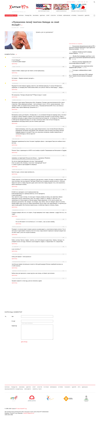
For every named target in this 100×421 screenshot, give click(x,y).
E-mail (13, 321)
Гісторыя (59, 15)
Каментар (14, 325)
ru (84, 1)
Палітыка (21, 15)
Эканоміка (36, 15)
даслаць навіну (71, 1)
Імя (12, 316)
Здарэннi (42, 15)
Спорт (48, 15)
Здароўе (87, 15)
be (82, 1)
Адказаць (14, 63)
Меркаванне (66, 15)
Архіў (79, 1)
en (87, 1)
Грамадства (28, 15)
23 (21, 25)
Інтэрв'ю (73, 15)
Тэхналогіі (81, 15)
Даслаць (24, 341)
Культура (53, 15)
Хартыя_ (19, 7)
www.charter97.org (22, 408)
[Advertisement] (36, 298)
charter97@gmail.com (28, 413)
